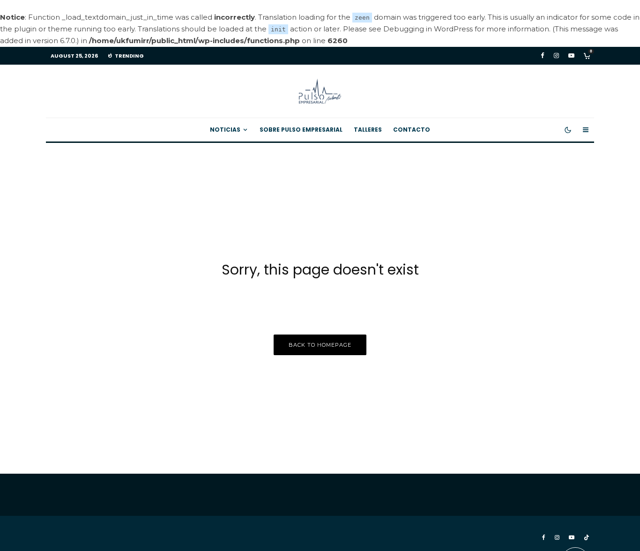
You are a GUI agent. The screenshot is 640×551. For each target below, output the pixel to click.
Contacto (411, 130)
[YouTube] (571, 55)
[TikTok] (586, 537)
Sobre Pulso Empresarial (301, 130)
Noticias (225, 130)
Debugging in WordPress (428, 28)
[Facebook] (542, 55)
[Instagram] (556, 55)
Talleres (368, 130)
